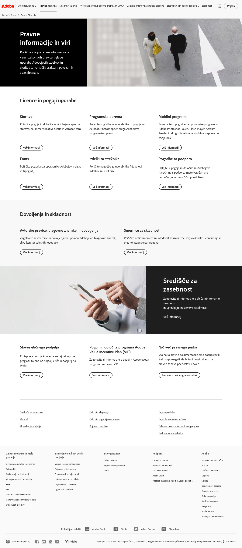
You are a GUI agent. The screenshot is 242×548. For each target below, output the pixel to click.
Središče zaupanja (210, 501)
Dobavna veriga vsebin (65, 469)
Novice (205, 480)
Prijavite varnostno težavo (172, 419)
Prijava (231, 6)
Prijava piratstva (167, 412)
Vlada (106, 470)
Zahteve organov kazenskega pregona (145, 5)
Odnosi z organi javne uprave (104, 419)
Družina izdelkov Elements (18, 494)
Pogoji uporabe (155, 541)
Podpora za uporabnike (171, 433)
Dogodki (205, 475)
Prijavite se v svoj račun (212, 460)
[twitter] (50, 541)
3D (7, 489)
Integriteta (206, 506)
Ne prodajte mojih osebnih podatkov (203, 541)
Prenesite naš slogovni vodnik (179, 375)
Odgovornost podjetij (211, 486)
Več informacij (31, 147)
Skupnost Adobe (160, 470)
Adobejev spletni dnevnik (213, 516)
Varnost (24, 419)
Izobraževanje (110, 460)
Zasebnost (207, 5)
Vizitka (205, 465)
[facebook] (37, 541)
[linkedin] (57, 541)
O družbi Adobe (26, 5)
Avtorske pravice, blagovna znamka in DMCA (102, 5)
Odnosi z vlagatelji (99, 412)
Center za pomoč (160, 460)
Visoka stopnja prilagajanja (67, 464)
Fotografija (11, 469)
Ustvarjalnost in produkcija (67, 479)
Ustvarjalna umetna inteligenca (20, 464)
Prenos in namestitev (162, 465)
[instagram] (44, 541)
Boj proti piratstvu (98, 426)
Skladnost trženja (68, 5)
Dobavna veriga (209, 496)
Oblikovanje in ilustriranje (18, 474)
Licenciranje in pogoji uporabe (182, 5)
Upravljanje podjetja (30, 426)
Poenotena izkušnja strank (67, 474)
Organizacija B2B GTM (65, 484)
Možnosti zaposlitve (211, 470)
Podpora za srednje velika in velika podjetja (171, 480)
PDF (8, 484)
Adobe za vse (208, 511)
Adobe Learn (158, 475)
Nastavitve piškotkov (174, 541)
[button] (219, 6)
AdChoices (231, 541)
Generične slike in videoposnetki (21, 499)
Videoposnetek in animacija (19, 479)
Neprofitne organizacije (114, 465)
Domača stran (9, 15)
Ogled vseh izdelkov (15, 505)
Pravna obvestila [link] (48, 5)
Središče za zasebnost (31, 412)
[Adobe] (8, 6)
